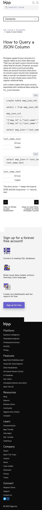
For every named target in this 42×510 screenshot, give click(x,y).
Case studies (8, 466)
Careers (6, 458)
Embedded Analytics (11, 339)
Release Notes (9, 404)
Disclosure (7, 470)
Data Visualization (10, 368)
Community (7, 408)
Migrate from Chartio (11, 412)
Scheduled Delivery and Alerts (15, 383)
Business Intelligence (11, 335)
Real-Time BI (8, 387)
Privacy (6, 474)
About (5, 451)
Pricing (5, 350)
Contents (10, 19)
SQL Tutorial (8, 437)
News (5, 462)
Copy (36, 95)
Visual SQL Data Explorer (13, 364)
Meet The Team (9, 455)
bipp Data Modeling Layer (13, 360)
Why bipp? (7, 433)
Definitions (7, 441)
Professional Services (11, 342)
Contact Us (7, 495)
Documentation (9, 426)
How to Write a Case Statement (9, 208)
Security (6, 346)
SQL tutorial (8, 30)
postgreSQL (20, 30)
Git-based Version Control (13, 371)
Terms (5, 477)
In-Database (8, 375)
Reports (6, 400)
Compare (6, 416)
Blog (5, 397)
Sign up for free (14, 305)
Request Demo (9, 487)
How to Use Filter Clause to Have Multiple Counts (30, 208)
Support (6, 491)
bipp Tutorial (8, 429)
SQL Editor (7, 379)
